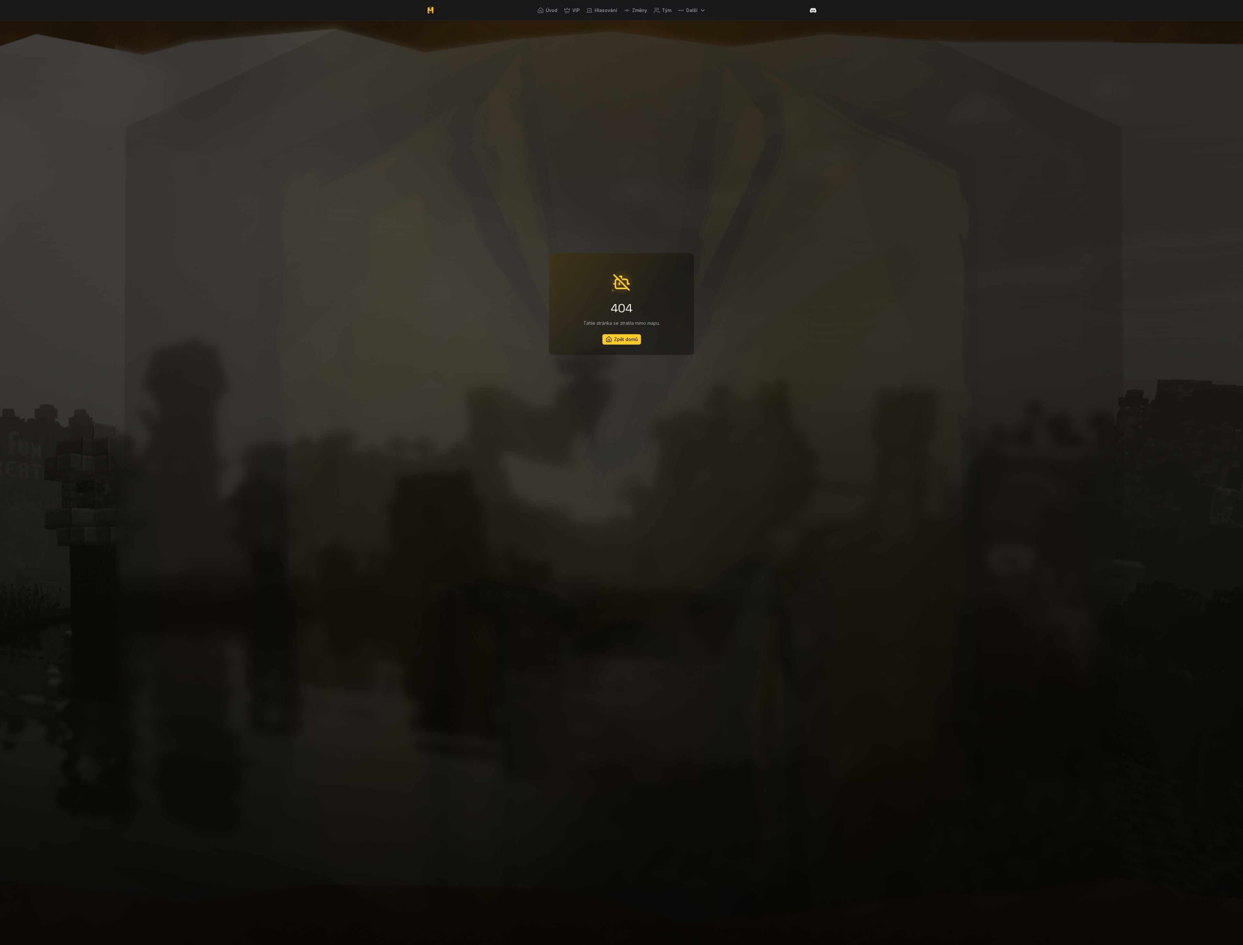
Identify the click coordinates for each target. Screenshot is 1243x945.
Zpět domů (626, 339)
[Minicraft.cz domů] (430, 10)
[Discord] (813, 10)
